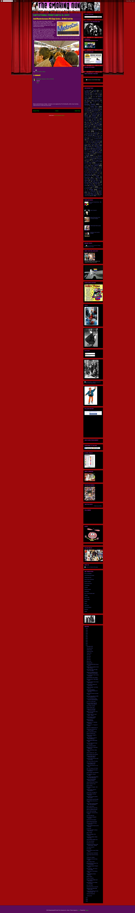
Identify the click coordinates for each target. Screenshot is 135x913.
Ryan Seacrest (92, 172)
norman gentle (99, 158)
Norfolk (93, 158)
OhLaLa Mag (87, 599)
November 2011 (90, 648)
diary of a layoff (91, 117)
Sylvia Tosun (93, 180)
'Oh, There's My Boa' (90, 841)
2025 (87, 628)
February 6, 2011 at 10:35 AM (48, 79)
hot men (87, 131)
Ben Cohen (90, 99)
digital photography (88, 119)
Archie (98, 93)
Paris (85, 164)
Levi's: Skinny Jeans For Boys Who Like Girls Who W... (92, 804)
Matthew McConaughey (97, 148)
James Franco (90, 133)
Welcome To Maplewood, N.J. (92, 727)
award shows (87, 96)
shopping (95, 175)
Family (100, 121)
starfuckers (92, 178)
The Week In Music (89, 183)
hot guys (95, 129)
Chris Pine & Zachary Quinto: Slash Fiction (92, 797)
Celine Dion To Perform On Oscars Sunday (92, 730)
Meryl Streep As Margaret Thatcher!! (91, 818)
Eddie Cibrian (94, 120)
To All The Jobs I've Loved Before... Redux (91, 715)
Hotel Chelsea (97, 131)
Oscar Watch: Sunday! (91, 705)
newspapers (99, 156)
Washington (93, 191)
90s (100, 90)
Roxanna (100, 170)
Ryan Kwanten (88, 171)
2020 (87, 631)
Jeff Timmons (88, 134)
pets (92, 164)
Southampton (87, 177)
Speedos (98, 177)
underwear (88, 188)
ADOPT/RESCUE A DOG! (89, 575)
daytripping (94, 115)
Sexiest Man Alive (89, 174)
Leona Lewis (87, 143)
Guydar (92, 125)
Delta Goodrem (93, 116)
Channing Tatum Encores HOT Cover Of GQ (92, 759)
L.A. (85, 142)
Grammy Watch (89, 785)
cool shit (100, 112)
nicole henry (94, 157)
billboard (89, 100)
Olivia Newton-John (96, 161)
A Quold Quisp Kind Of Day (92, 821)
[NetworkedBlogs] (93, 411)
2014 (87, 640)
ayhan (94, 96)
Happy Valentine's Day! (91, 783)
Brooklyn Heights (90, 104)
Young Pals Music (88, 607)
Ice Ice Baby (89, 848)
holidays (94, 128)
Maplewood (93, 146)
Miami (91, 151)
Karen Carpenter (93, 210)
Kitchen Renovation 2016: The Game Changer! (95, 218)
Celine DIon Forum (88, 583)
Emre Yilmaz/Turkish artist (89, 593)
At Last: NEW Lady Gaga (91, 811)
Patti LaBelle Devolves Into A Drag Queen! (92, 770)
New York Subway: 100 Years (92, 768)
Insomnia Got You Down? (91, 819)
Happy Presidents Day (91, 733)
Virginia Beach (87, 191)
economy (87, 120)
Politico (86, 601)
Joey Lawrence (97, 135)
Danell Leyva (88, 114)
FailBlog (86, 595)
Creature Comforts (90, 878)
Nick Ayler (88, 157)
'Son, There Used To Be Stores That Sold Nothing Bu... (92, 777)
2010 (87, 897)
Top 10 (97, 185)
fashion (88, 122)
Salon (86, 603)
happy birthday (98, 125)
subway (43, 71)
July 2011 (89, 654)
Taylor (99, 180)
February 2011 (90, 662)
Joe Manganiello (89, 135)
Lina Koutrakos (95, 143)
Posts (87, 353)
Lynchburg (99, 144)
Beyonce (100, 99)
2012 (87, 643)
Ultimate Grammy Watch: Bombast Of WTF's (91, 780)
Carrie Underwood (99, 105)
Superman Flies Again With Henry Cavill (92, 889)
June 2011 (89, 656)
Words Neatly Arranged (92, 194)
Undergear (100, 187)
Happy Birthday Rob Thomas (92, 782)
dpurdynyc (39, 79)
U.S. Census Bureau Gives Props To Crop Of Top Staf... (92, 699)
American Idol (92, 93)
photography (97, 164)
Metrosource (87, 151)
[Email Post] (36, 70)
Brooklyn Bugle (96, 102)
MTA (37, 71)
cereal (97, 108)
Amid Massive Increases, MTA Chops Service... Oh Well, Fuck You (53, 19)
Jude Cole (90, 137)
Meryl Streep (87, 150)
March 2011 (89, 661)
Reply (38, 82)
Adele (95, 91)
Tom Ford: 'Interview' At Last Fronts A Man (92, 744)
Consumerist (87, 585)
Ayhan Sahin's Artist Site (89, 579)
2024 (87, 630)
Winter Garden (89, 876)
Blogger (86, 910)
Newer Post (36, 110)
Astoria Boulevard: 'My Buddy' (92, 853)
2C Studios (87, 90)
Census (86, 108)
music (87, 155)
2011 (87, 645)
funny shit (88, 124)
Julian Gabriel (96, 137)
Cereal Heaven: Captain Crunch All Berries (91, 717)
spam (94, 177)
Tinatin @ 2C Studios (91, 857)
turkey (89, 187)
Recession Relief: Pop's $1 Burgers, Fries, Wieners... (92, 704)
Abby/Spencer (88, 91)
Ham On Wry (87, 597)
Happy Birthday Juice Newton (92, 754)
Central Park (92, 108)
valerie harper (98, 188)
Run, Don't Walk (90, 885)
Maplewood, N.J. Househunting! (90, 720)
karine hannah (98, 138)
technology (87, 182)
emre (91, 121)
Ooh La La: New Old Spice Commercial (92, 824)
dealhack (86, 609)
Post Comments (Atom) (59, 115)
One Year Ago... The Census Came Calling (92, 869)
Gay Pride (86, 125)
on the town (88, 163)
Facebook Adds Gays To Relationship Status (91, 756)
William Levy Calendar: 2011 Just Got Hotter (92, 712)
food (94, 123)
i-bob (79, 910)
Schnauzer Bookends (91, 893)
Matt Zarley (88, 148)
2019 (87, 633)
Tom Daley (92, 185)
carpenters (92, 105)
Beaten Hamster (88, 581)
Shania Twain (98, 174)
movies (91, 153)
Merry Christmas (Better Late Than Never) (92, 880)
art (99, 95)
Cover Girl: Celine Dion (91, 701)
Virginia (99, 189)
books (86, 101)
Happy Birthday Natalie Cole (92, 839)
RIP (96, 168)
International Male (88, 132)
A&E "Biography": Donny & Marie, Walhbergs (92, 738)
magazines (96, 145)
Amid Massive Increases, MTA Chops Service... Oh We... (92, 845)
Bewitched (95, 99)
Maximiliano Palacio (89, 149)
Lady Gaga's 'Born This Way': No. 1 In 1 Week (92, 670)
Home (56, 110)
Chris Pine (90, 111)
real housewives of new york (93, 167)
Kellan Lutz (89, 139)
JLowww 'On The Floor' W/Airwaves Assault (91, 709)
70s (92, 90)
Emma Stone (87, 121)
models (93, 152)
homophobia (88, 129)
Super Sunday (89, 832)
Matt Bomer (99, 147)
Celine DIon (94, 107)
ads (99, 91)
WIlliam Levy (93, 193)
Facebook (96, 121)
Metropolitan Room (95, 150)
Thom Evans (91, 184)
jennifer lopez (94, 134)
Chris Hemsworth (94, 110)
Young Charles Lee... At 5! (91, 752)
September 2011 (90, 651)
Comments (88, 355)
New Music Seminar (92, 156)
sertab (98, 173)
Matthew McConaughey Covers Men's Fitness (93, 667)
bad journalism (95, 98)
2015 (87, 638)
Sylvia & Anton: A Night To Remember (91, 736)
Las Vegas (97, 142)
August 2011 (89, 653)
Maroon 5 (94, 147)
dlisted (86, 611)
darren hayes (94, 114)
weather (100, 191)
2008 (87, 901)
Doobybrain (87, 591)
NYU (90, 161)
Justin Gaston (91, 138)
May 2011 (89, 657)
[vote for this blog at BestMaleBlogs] (93, 382)
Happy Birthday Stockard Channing (91, 794)
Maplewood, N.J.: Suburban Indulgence (92, 723)
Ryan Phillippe (95, 171)
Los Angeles (92, 144)
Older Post (77, 110)
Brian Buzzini (98, 101)
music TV (95, 155)
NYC (87, 160)
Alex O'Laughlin (95, 92)
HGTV (86, 128)
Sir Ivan (100, 175)
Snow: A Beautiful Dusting (91, 731)
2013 (87, 641)
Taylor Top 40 (96, 181)
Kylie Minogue (98, 140)
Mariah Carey (99, 146)
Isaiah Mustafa (95, 132)
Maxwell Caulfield (98, 149)
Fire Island (94, 122)
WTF (93, 195)
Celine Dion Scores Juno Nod (92, 886)
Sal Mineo (99, 172)
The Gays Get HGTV (90, 847)
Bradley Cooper (92, 101)
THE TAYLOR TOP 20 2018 (95, 225)
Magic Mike (87, 146)
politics (86, 165)
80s (95, 90)
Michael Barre (96, 151)
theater (96, 183)
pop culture (94, 165)
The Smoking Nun (95, 182)
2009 (87, 899)
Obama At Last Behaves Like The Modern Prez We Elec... (92, 673)
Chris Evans (87, 110)
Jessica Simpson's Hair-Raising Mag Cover (91, 763)
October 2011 (89, 649)
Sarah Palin (93, 173)
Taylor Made (87, 181)
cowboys (88, 113)
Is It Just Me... (89, 828)
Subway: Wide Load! (90, 707)
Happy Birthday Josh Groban (92, 677)
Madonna (89, 145)
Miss (101, 151)
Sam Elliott (86, 173)
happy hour (90, 126)
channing (90, 109)
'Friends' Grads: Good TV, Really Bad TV (91, 790)
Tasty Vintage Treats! (91, 861)
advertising (87, 92)
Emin (100, 120)
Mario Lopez (88, 147)
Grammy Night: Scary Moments (92, 772)
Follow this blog (93, 413)
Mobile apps (88, 152)
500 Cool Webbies (88, 573)
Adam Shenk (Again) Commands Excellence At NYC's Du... (92, 690)
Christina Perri (96, 111)
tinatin (86, 185)
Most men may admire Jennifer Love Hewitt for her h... (92, 697)
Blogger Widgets (91, 246)
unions (93, 188)
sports (86, 178)
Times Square (97, 184)
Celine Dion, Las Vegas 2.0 (92, 792)
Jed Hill (100, 133)
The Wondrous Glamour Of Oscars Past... (92, 685)
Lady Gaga (90, 142)
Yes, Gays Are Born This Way (92, 761)
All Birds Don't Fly (88, 577)
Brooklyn (86, 102)
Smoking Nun (89, 176)
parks (89, 164)
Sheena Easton (88, 175)
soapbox (40, 71)
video (85, 189)
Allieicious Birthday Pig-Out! (92, 809)
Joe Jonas (100, 134)
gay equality (96, 124)
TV (93, 187)
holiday (89, 128)
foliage (90, 123)
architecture (87, 95)
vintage (91, 189)
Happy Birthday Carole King (92, 807)
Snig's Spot (87, 605)
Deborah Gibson (88, 589)
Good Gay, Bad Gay (90, 815)
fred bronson (99, 123)
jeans (96, 133)
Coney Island (94, 112)
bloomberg (96, 100)
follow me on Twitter (98, 505)
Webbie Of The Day (92, 192)
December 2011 (90, 646)
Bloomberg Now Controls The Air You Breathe (92, 864)
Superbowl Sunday (90, 842)
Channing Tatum (96, 109)
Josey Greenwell (94, 136)
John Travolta (87, 136)
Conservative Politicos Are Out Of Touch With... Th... (92, 892)
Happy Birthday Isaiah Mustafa (92, 799)
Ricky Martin (90, 168)
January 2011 (89, 895)
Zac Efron (97, 195)
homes (100, 128)
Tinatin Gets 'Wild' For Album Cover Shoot (92, 830)
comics (88, 112)
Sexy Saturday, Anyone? (91, 745)
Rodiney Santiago (92, 170)
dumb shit (96, 119)
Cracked (86, 587)
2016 (87, 636)
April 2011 (89, 659)
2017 (87, 635)
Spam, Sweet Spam (90, 806)
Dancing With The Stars (97, 113)
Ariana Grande (94, 95)
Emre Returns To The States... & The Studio (92, 883)
